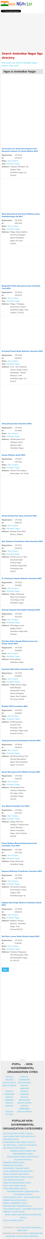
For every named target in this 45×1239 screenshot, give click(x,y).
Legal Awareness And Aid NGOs (17, 1171)
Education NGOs (32, 1197)
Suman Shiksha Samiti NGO (13, 455)
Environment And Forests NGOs (18, 1142)
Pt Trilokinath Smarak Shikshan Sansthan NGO (22, 578)
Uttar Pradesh (12, 161)
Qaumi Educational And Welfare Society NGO (21, 772)
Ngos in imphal (9, 1085)
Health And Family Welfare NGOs (19, 1136)
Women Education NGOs (14, 1200)
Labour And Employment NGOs (18, 1177)
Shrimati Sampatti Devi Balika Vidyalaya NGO (21, 610)
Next (5, 970)
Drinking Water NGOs (13, 1162)
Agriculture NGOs (27, 1145)
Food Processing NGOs (14, 1189)
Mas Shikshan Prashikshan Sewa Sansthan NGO (22, 541)
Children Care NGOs (32, 1209)
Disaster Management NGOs (16, 1183)
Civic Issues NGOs (11, 1209)
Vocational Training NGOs (16, 1168)
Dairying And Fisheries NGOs (17, 1206)
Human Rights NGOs (12, 1165)
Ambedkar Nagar (13, 164)
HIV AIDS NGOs (9, 1145)
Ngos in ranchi (24, 1112)
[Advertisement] (22, 31)
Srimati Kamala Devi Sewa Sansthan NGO (19, 516)
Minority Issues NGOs (13, 1212)
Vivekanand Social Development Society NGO (21, 740)
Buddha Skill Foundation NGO (15, 706)
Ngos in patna (24, 1083)
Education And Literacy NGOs (17, 1133)
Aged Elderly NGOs (12, 1197)
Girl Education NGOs (13, 1180)
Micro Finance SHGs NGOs (15, 1174)
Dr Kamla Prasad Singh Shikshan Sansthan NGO (22, 351)
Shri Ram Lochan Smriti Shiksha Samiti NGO (20, 936)
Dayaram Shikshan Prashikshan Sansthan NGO (22, 871)
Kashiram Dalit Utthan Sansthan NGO (18, 669)
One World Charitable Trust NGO (15, 806)
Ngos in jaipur (24, 1103)
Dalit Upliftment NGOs (14, 1186)
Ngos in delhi (9, 1083)
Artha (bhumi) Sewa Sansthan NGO (17, 424)
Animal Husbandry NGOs (14, 1203)
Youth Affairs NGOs (12, 1220)
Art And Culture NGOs (14, 1148)
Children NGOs (10, 1139)
